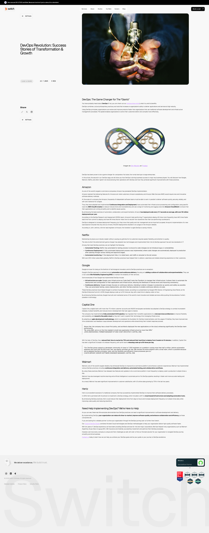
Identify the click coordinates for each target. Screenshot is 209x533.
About (92, 9)
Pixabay (145, 166)
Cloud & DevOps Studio (92, 424)
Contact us (85, 437)
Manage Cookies (9, 484)
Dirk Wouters (135, 166)
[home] (9, 9)
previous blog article (133, 103)
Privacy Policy (22, 484)
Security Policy (34, 484)
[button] (84, 9)
